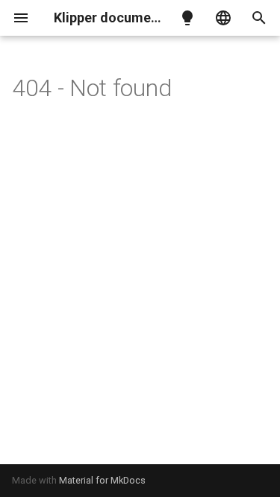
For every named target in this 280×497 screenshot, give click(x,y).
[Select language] (223, 18)
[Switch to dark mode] (187, 18)
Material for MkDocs (102, 480)
